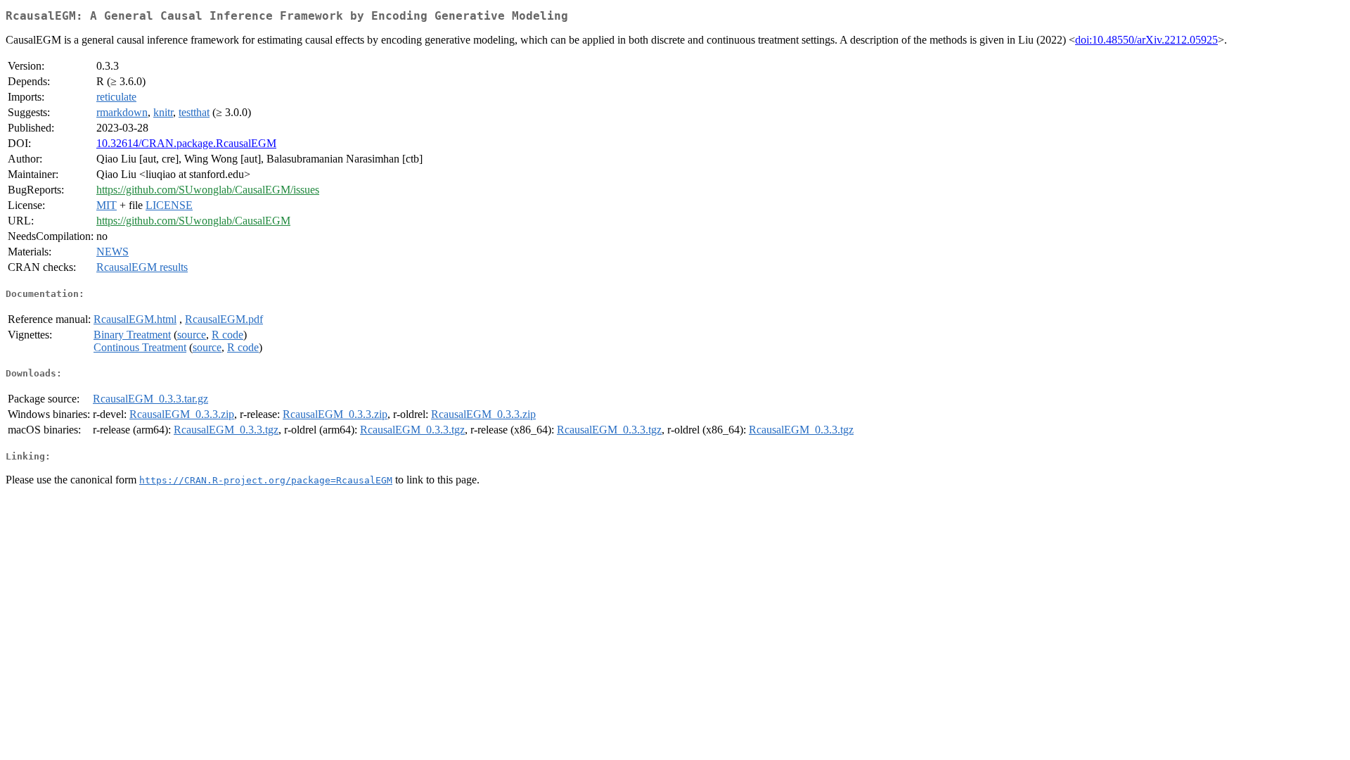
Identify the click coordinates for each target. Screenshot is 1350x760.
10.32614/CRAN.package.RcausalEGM (186, 143)
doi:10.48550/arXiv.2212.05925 (1146, 40)
